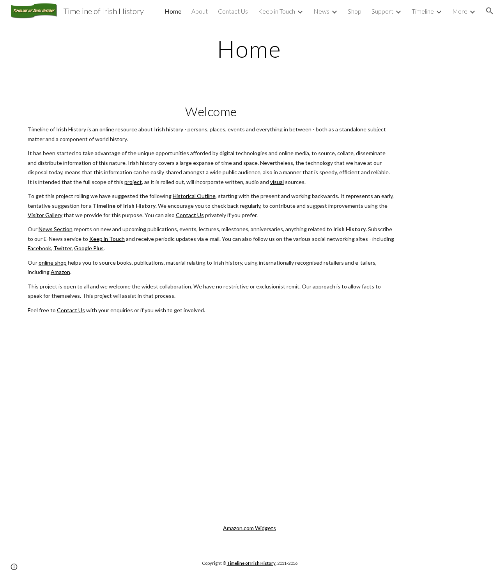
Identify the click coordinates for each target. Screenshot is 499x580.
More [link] (459, 11)
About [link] (199, 11)
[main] (249, 49)
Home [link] (173, 11)
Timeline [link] (423, 11)
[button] (489, 11)
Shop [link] (354, 11)
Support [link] (382, 11)
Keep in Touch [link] (276, 11)
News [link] (321, 11)
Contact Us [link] (233, 11)
